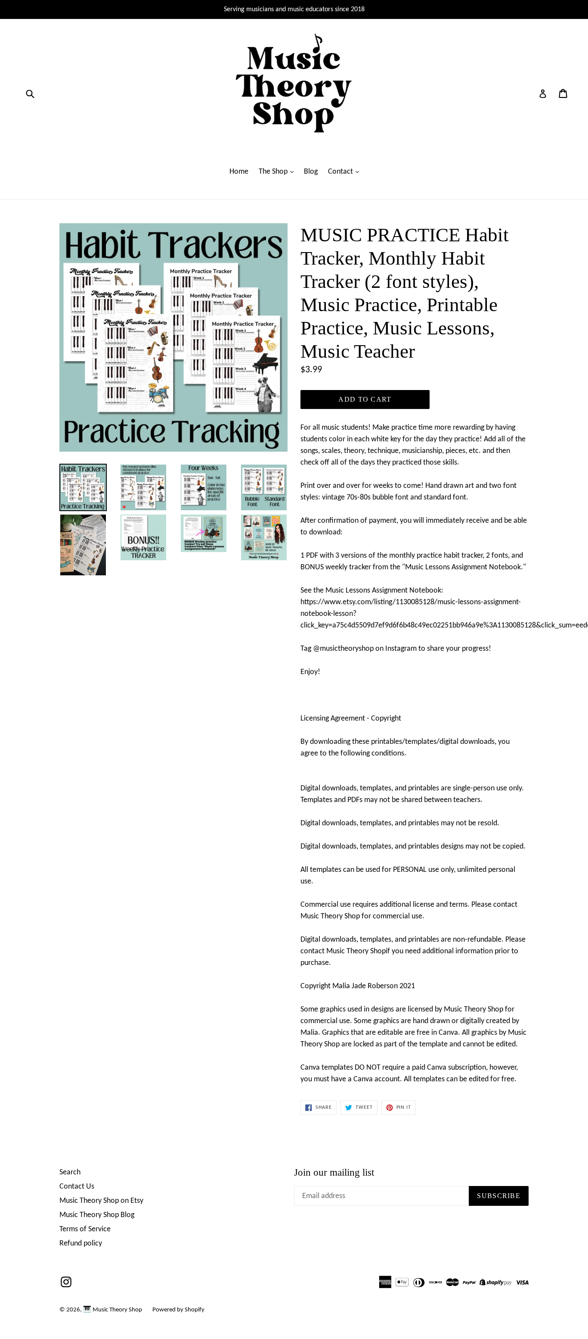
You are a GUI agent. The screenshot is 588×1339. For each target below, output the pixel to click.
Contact (341, 172)
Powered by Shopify (178, 1310)
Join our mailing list (334, 1172)
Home (238, 172)
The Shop (274, 172)
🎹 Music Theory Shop (112, 1310)
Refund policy (80, 1243)
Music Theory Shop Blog (96, 1215)
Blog (311, 172)
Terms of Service (85, 1229)
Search (69, 1172)
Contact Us (76, 1187)
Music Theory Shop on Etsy (101, 1201)
